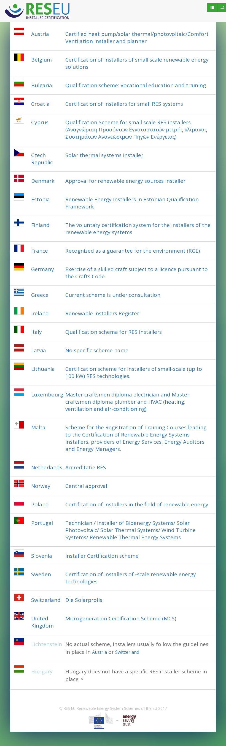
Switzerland (127, 652)
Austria (99, 652)
